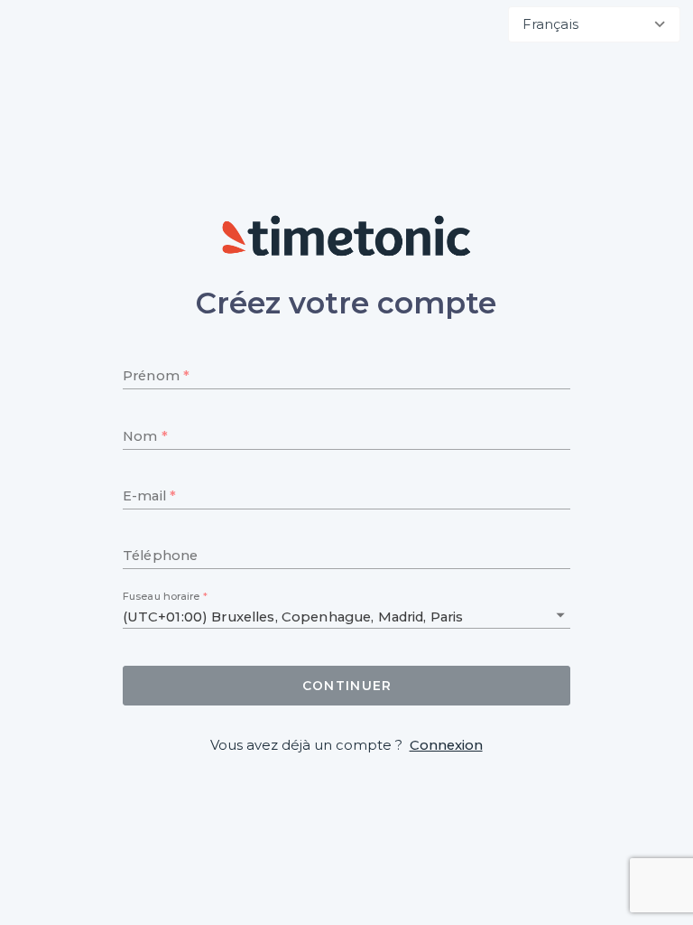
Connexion (446, 745)
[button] (560, 615)
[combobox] (594, 24)
